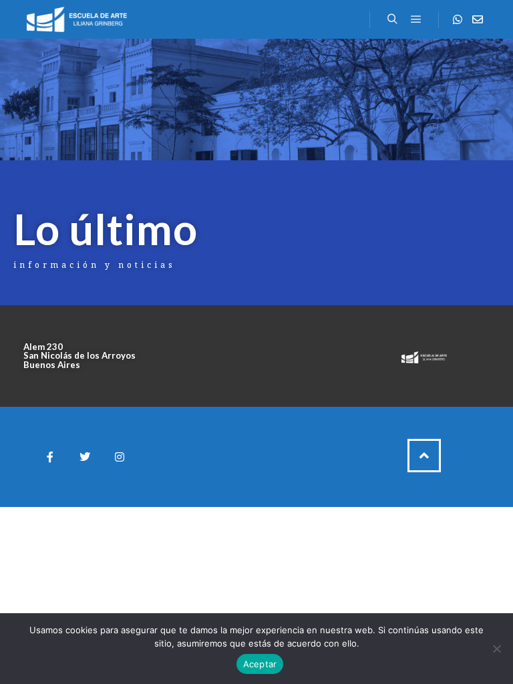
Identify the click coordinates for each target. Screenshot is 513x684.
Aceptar (260, 664)
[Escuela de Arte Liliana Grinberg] (77, 19)
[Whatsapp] (457, 19)
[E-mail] (477, 19)
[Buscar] (392, 19)
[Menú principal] (416, 19)
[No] (496, 648)
